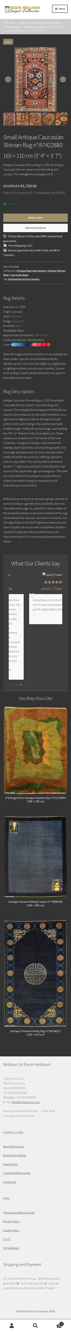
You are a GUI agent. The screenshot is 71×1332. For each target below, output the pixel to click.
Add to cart (35, 217)
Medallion (16, 316)
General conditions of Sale (19, 1212)
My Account (12, 1326)
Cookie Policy (11, 1230)
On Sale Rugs (11, 1248)
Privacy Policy (11, 1221)
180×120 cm (41, 335)
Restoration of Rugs (14, 1155)
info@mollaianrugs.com (26, 1102)
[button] (14, 685)
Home (12, 22)
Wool (19, 326)
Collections (24, 22)
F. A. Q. (7, 1239)
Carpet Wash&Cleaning (16, 1173)
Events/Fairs (10, 1164)
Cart (54, 1322)
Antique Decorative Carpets (24, 279)
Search (35, 1326)
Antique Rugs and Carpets (47, 22)
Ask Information (35, 228)
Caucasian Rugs (13, 26)
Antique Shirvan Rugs (35, 26)
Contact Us (9, 1182)
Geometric (18, 321)
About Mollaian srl (13, 1146)
